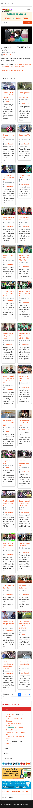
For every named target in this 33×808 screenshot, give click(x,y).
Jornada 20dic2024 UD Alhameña (24, 293)
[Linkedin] (8, 3)
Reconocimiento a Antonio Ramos (24, 423)
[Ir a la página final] (29, 694)
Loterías (9, 725)
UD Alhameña (7, 55)
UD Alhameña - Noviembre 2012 (24, 664)
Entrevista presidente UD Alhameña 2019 (24, 503)
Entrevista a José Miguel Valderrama (8, 336)
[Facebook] (2, 3)
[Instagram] (12, 3)
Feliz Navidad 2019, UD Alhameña (8, 503)
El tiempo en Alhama (14, 723)
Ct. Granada (18, 728)
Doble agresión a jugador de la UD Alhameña (24, 95)
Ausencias (10, 714)
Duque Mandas (11, 730)
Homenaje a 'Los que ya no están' (24, 463)
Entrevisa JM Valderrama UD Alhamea (8, 95)
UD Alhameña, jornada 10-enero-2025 (8, 293)
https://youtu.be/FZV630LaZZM (12, 70)
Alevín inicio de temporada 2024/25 (8, 423)
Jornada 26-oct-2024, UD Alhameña (24, 378)
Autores (8, 743)
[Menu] (28, 10)
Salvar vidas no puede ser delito (8, 545)
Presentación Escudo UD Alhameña (8, 177)
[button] (16, 709)
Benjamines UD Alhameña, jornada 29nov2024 (24, 336)
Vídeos (8, 717)
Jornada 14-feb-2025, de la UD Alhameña (24, 258)
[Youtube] (5, 3)
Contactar (9, 721)
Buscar (27, 23)
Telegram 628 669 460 (14, 719)
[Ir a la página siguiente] (25, 694)
